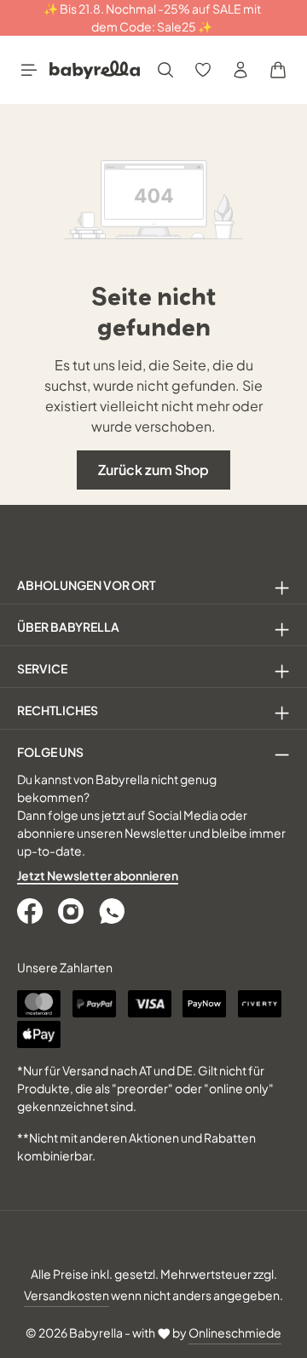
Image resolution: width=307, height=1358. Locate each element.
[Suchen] (165, 70)
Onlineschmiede (234, 1332)
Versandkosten (66, 1295)
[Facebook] (31, 911)
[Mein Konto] (240, 70)
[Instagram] (72, 911)
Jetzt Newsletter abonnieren (97, 875)
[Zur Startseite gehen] (94, 70)
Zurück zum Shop (153, 469)
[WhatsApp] (113, 911)
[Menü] (29, 70)
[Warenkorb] (278, 70)
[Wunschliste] (203, 70)
